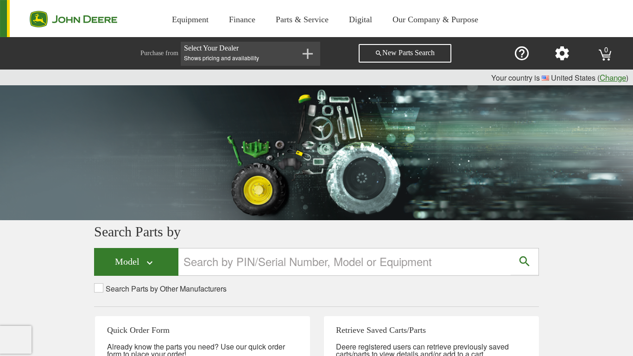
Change (613, 77)
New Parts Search (405, 53)
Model (135, 262)
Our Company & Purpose (435, 19)
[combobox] (345, 261)
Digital (360, 19)
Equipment (190, 19)
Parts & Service (302, 19)
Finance (242, 19)
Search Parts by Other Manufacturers (166, 288)
